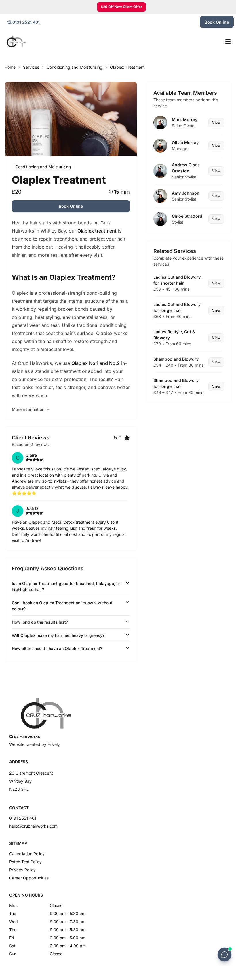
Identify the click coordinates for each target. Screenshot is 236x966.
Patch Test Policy (25, 861)
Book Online (217, 22)
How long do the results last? (40, 622)
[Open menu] (228, 41)
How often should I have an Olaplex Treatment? (57, 648)
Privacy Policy (22, 869)
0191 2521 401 (22, 818)
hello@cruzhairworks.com (33, 826)
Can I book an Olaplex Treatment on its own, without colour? (62, 605)
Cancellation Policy (27, 853)
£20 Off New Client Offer (121, 7)
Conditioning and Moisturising (74, 67)
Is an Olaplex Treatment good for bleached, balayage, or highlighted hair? (66, 586)
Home (10, 67)
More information (28, 409)
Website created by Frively (34, 744)
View (216, 122)
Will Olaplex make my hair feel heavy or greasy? (58, 635)
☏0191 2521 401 (23, 22)
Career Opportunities (29, 877)
